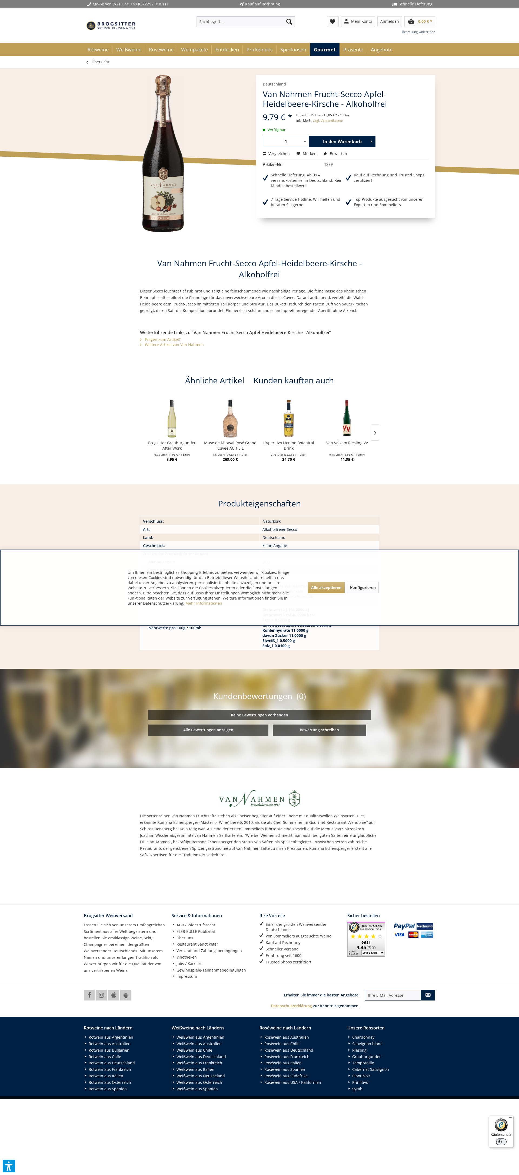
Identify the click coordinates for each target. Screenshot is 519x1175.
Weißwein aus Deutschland (200, 1056)
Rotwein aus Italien (105, 1075)
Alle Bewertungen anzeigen (208, 729)
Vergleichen (278, 153)
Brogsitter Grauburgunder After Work (172, 445)
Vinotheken (186, 957)
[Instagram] (101, 995)
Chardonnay (362, 1037)
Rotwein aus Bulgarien (108, 1050)
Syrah (356, 1088)
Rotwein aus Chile (104, 1056)
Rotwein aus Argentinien (110, 1037)
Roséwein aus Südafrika (285, 1075)
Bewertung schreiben (319, 729)
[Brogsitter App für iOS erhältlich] (113, 995)
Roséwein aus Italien (282, 1062)
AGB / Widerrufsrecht (195, 924)
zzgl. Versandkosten (328, 120)
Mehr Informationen (203, 602)
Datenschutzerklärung (291, 1005)
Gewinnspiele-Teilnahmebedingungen (210, 970)
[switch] (501, 1141)
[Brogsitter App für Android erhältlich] (125, 995)
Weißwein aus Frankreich (198, 1062)
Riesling (359, 1050)
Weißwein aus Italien (194, 1069)
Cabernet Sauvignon (370, 1069)
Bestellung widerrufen (418, 31)
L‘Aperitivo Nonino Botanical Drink (288, 445)
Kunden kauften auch (294, 380)
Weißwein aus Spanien (196, 1088)
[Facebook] (89, 995)
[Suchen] (289, 21)
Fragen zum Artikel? (162, 339)
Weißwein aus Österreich (198, 1082)
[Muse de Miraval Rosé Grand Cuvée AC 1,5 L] (230, 418)
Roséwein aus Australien (286, 1037)
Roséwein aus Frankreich (286, 1056)
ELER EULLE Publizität (195, 931)
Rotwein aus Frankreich (109, 1069)
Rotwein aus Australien (109, 1043)
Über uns (184, 937)
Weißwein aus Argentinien (199, 1037)
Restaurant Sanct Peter (196, 944)
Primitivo (359, 1082)
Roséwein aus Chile (281, 1043)
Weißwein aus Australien (198, 1043)
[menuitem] (246, 21)
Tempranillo (362, 1062)
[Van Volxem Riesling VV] (347, 418)
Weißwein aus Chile (193, 1050)
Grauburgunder (366, 1056)
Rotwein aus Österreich (109, 1082)
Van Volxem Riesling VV (347, 442)
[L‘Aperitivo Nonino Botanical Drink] (288, 418)
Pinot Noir (360, 1075)
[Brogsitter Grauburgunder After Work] (171, 418)
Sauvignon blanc (366, 1043)
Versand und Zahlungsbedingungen (208, 950)
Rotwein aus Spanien (107, 1088)
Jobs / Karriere (188, 963)
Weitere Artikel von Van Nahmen (174, 344)
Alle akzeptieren (326, 587)
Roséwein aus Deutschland (288, 1050)
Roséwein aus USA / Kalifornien (292, 1082)
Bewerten (338, 153)
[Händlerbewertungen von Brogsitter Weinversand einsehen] (368, 939)
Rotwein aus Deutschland (111, 1062)
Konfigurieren (363, 587)
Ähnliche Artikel (214, 380)
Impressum (186, 976)
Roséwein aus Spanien (284, 1069)
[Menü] (510, 1118)
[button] (9, 1166)
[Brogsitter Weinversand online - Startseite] (110, 26)
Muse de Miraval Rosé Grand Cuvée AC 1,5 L (230, 445)
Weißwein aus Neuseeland (200, 1075)
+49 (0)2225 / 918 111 (150, 3)
